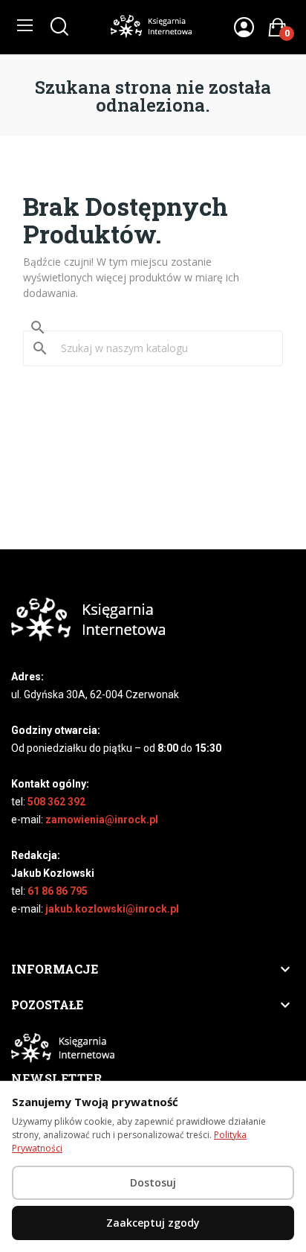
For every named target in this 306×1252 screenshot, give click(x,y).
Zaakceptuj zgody (153, 1223)
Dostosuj (153, 1182)
